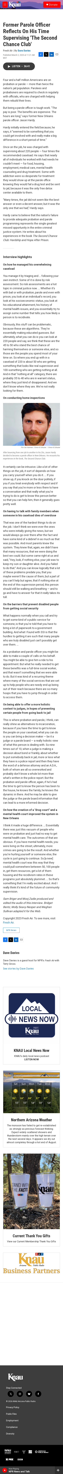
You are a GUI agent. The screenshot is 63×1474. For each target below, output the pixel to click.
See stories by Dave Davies (18, 968)
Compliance (12, 1427)
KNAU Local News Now (31, 1050)
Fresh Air (8, 922)
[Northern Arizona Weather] (31, 1092)
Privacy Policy (12, 1407)
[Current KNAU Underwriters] (31, 1263)
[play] (5, 1470)
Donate (53, 4)
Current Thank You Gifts (31, 1236)
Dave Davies (24, 50)
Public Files (11, 1414)
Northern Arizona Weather (31, 1120)
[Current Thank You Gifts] (31, 1191)
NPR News (11, 930)
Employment (12, 1420)
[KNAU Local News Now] (31, 1015)
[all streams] (59, 1470)
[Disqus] (31, 1324)
